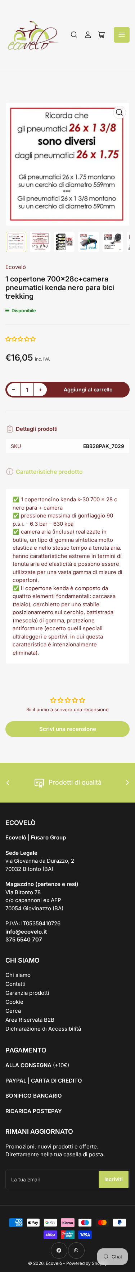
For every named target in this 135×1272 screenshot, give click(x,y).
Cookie (14, 1001)
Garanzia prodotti (27, 992)
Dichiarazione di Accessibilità (43, 1028)
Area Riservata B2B (29, 1019)
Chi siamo (18, 975)
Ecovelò (15, 267)
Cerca (13, 1010)
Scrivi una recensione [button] (67, 729)
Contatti (15, 983)
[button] (20, 339)
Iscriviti (113, 1179)
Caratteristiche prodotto (49, 471)
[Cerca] (74, 35)
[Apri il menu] (122, 35)
